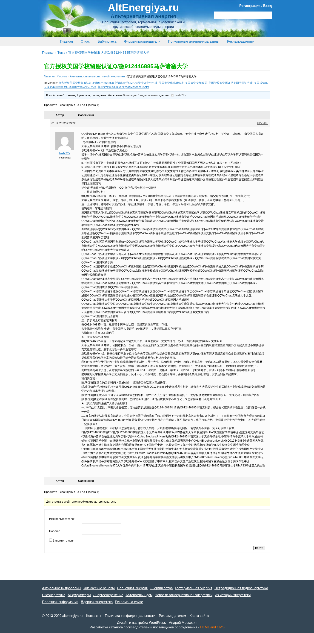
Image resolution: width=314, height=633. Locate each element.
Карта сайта (199, 616)
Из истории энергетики (233, 595)
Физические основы (99, 588)
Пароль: (54, 531)
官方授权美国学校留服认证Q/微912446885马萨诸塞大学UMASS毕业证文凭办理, (109, 83)
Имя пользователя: (61, 519)
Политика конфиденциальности (130, 616)
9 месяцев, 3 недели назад (140, 95)
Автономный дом (139, 595)
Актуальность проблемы (61, 588)
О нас (85, 41)
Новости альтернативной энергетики (183, 595)
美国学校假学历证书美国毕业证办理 (230, 83)
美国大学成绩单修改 (171, 83)
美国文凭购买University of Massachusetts (123, 87)
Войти (259, 548)
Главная (66, 41)
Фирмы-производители (142, 41)
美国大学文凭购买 (196, 83)
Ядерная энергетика (97, 602)
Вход (267, 6)
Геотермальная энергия (193, 588)
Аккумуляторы (79, 595)
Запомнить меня (63, 540)
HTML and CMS (212, 627)
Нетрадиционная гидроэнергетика (241, 588)
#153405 (262, 123)
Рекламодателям (240, 41)
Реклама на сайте (129, 602)
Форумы (62, 76)
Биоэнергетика (53, 595)
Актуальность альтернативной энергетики (97, 76)
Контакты (93, 616)
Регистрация (249, 6)
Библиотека (107, 41)
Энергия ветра (161, 588)
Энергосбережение (108, 595)
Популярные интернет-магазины (193, 41)
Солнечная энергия (132, 588)
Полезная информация (60, 602)
